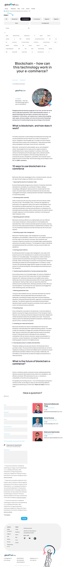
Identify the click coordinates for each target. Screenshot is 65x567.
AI (34, 35)
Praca (45, 45)
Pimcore (30, 45)
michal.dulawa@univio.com (51, 423)
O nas (23, 8)
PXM (25, 48)
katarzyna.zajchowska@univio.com (53, 437)
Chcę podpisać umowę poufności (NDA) (15, 441)
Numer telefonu (8, 426)
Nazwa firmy (7, 434)
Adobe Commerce (16, 35)
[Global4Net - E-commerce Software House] (11, 4)
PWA (19, 48)
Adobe (7, 35)
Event (55, 42)
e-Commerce (25, 19)
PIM (23, 45)
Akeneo (41, 35)
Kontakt (33, 8)
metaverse (16, 45)
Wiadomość (7, 450)
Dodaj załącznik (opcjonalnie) (14, 445)
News (16, 23)
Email (5, 419)
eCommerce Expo (46, 42)
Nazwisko (6, 412)
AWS (20, 38)
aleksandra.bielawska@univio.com (53, 411)
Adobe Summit (27, 35)
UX (32, 52)
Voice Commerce (41, 52)
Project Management (9, 48)
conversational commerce (39, 38)
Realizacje (13, 8)
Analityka (7, 38)
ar (14, 38)
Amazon (48, 35)
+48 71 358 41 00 (33, 560)
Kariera (27, 8)
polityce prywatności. (8, 477)
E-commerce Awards (25, 42)
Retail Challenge (41, 48)
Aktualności (15, 19)
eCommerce (36, 42)
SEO (6, 52)
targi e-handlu (24, 52)
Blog (19, 8)
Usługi (6, 8)
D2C (50, 38)
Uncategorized (45, 23)
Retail (32, 48)
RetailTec (50, 48)
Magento (47, 19)
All (6, 19)
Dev (56, 38)
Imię (5, 405)
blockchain (28, 38)
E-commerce (14, 42)
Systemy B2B (14, 52)
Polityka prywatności (28, 528)
